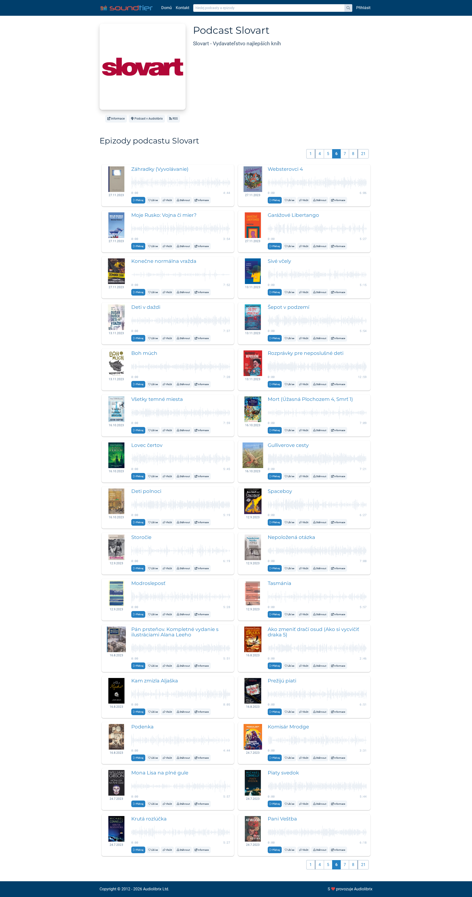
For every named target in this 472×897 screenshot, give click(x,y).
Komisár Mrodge (288, 727)
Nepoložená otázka (291, 537)
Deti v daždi (145, 307)
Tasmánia (279, 583)
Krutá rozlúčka (149, 819)
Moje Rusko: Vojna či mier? (163, 215)
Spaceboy (280, 491)
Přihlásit (363, 7)
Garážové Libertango (293, 215)
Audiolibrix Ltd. (156, 889)
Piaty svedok (283, 773)
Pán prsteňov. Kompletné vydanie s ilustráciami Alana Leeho (175, 632)
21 (363, 153)
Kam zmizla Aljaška (154, 681)
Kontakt (182, 7)
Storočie (141, 537)
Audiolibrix (363, 889)
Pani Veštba (282, 819)
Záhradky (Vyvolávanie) (160, 169)
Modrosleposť (148, 583)
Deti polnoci (146, 491)
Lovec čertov (146, 445)
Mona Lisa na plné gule (159, 773)
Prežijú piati (282, 681)
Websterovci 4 (285, 169)
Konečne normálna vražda (163, 261)
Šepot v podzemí (288, 307)
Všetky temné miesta (157, 399)
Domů (166, 7)
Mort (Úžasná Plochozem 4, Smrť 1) (310, 399)
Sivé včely (279, 261)
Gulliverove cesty (288, 445)
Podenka (142, 727)
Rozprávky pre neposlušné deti (305, 353)
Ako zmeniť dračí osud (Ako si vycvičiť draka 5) (313, 632)
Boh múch (144, 353)
